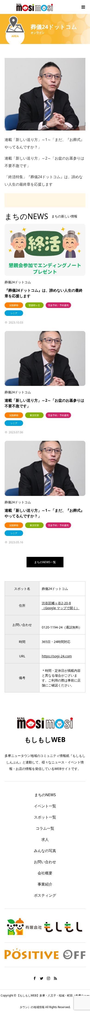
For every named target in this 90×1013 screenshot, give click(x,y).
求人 (45, 839)
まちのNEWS (45, 794)
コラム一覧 (45, 828)
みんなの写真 (45, 850)
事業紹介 (45, 884)
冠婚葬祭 (13, 305)
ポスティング (45, 895)
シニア (13, 313)
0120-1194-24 (52, 627)
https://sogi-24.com (57, 656)
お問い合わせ (45, 861)
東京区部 (34, 415)
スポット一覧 (45, 817)
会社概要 (45, 873)
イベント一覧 (45, 806)
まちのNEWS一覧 (45, 562)
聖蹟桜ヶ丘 (34, 305)
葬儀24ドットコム (18, 282)
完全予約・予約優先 (58, 305)
